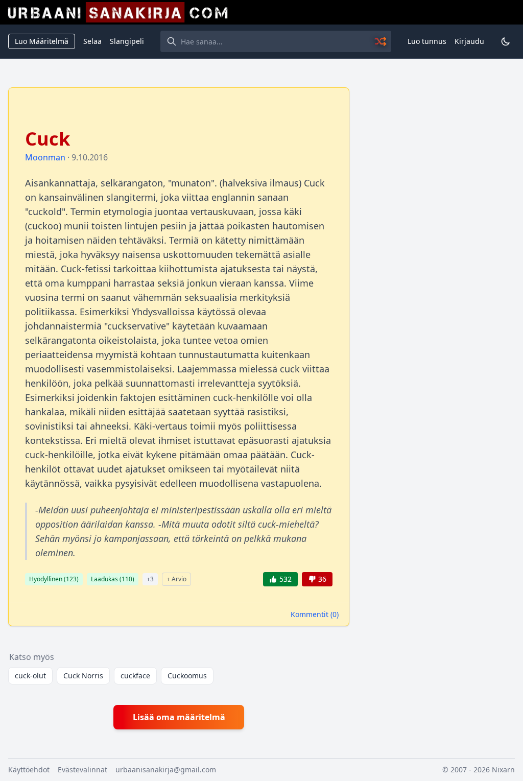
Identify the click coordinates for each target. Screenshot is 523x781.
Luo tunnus (427, 41)
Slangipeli (127, 41)
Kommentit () (315, 614)
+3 (150, 579)
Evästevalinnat (82, 769)
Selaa (92, 41)
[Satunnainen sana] (381, 41)
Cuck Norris (83, 675)
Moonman (45, 157)
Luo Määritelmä (41, 41)
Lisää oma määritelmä (179, 717)
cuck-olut (30, 675)
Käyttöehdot (29, 769)
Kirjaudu (469, 41)
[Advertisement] (438, 151)
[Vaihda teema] (505, 41)
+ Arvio (176, 579)
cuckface (135, 675)
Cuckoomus (187, 675)
